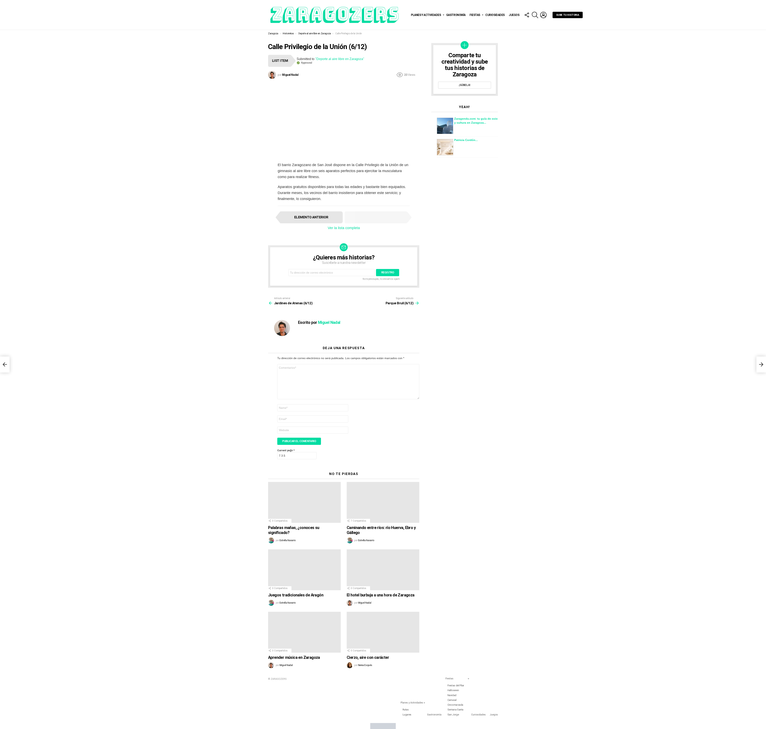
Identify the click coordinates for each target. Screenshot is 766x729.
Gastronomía (456, 15)
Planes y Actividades (426, 15)
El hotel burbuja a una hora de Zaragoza (381, 595)
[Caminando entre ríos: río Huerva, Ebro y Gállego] (383, 502)
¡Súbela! (464, 85)
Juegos (514, 15)
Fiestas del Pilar (455, 685)
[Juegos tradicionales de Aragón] (304, 569)
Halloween (453, 690)
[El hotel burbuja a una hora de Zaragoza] (383, 569)
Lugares (407, 714)
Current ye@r (286, 450)
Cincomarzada (455, 704)
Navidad (451, 695)
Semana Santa (455, 709)
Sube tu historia (567, 14)
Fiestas (475, 15)
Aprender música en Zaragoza (294, 657)
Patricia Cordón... (466, 140)
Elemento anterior (311, 217)
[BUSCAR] (535, 15)
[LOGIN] (543, 15)
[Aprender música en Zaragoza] (304, 632)
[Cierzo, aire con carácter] (383, 632)
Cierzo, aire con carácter (368, 657)
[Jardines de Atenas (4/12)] (5, 364)
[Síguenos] (526, 15)
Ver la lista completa (344, 228)
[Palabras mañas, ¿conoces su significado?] (304, 502)
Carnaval (452, 699)
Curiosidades (495, 15)
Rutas (406, 709)
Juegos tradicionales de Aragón (295, 595)
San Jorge (453, 714)
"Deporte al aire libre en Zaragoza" (339, 59)
